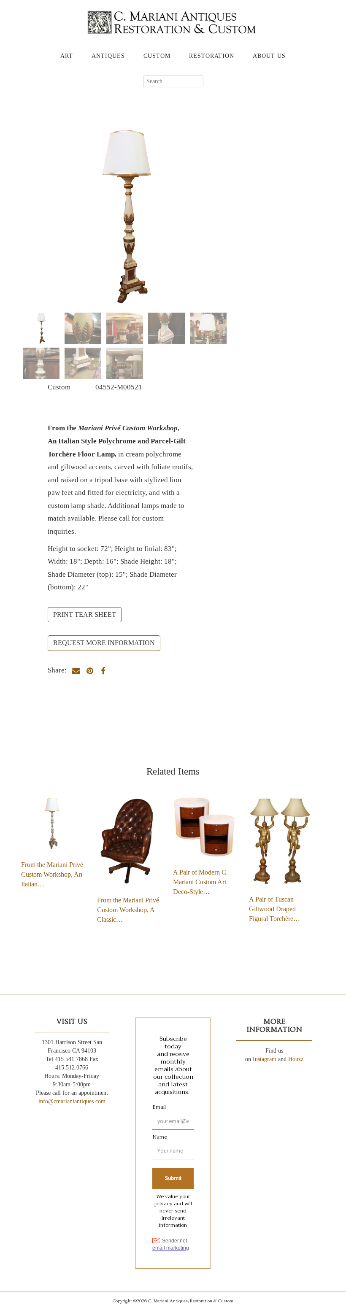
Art (66, 56)
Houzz (295, 1059)
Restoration (211, 56)
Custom (156, 56)
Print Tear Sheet (84, 614)
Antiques (108, 56)
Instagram (264, 1059)
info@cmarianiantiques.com (71, 1101)
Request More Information (104, 642)
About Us (269, 56)
